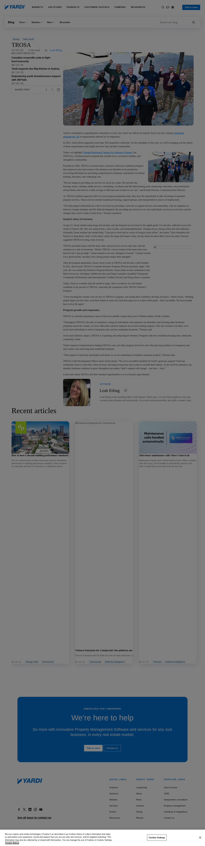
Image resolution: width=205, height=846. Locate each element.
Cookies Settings (157, 837)
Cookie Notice (12, 843)
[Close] (200, 837)
